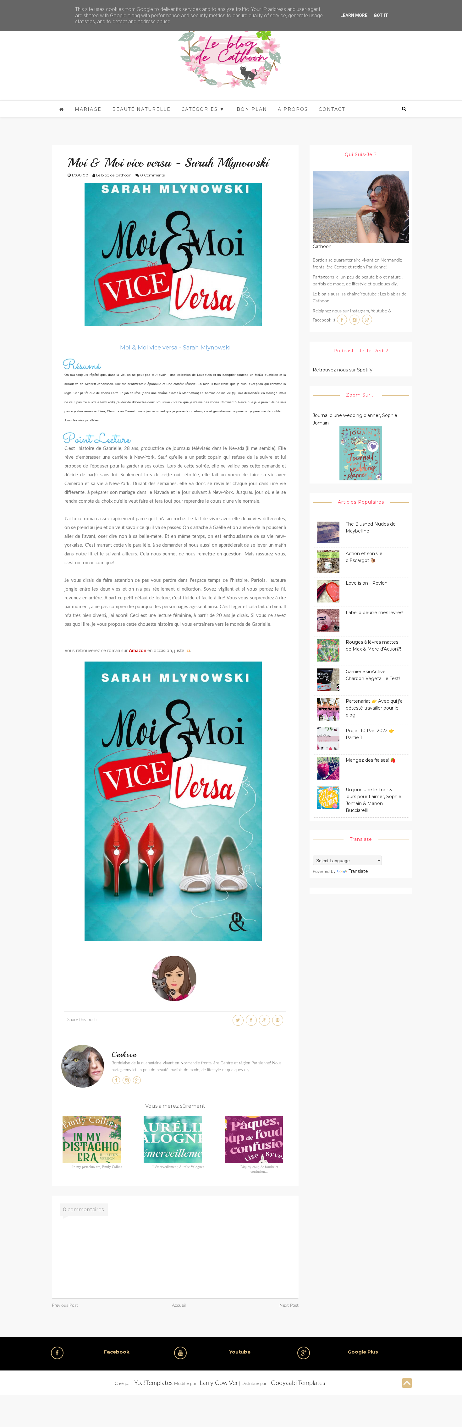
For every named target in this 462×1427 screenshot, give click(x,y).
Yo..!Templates (153, 1383)
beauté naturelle (141, 109)
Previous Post (65, 1305)
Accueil (179, 1305)
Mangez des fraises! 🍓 (370, 760)
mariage (88, 109)
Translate (358, 871)
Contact (332, 109)
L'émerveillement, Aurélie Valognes (178, 1167)
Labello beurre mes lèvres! (374, 612)
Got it (381, 15)
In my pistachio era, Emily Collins (97, 1167)
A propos (293, 109)
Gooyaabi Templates (298, 1383)
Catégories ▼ (203, 109)
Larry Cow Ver (219, 1383)
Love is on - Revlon (367, 583)
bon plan (252, 109)
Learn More (353, 15)
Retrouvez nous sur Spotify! (343, 370)
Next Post (289, 1305)
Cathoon (124, 1054)
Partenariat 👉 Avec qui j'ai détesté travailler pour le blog (375, 708)
